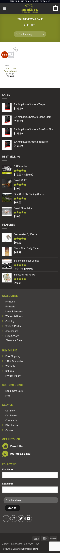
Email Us (16, 446)
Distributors (11, 425)
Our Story (10, 410)
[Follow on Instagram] (13, 518)
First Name (7, 469)
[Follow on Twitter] (21, 518)
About (5, 544)
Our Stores (11, 415)
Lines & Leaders (14, 311)
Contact (28, 544)
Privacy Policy (13, 375)
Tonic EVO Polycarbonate (11, 69)
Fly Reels (10, 306)
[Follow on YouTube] (28, 518)
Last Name (7, 483)
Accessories (11, 331)
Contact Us (11, 420)
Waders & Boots (14, 316)
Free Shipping (12, 356)
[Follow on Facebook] (6, 518)
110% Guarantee (14, 361)
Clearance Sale (14, 340)
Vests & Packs (13, 326)
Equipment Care (14, 390)
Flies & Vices (12, 336)
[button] (4, 8)
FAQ (7, 395)
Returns (9, 371)
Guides (9, 430)
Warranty (10, 366)
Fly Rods (10, 301)
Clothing (9, 321)
